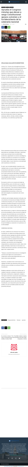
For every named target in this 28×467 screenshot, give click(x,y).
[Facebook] (2, 27)
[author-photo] (14, 350)
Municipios (7, 5)
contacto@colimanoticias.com (16, 455)
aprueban (24, 320)
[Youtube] (19, 458)
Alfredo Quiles (6, 24)
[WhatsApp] (9, 27)
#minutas (18, 320)
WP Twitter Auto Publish (8, 466)
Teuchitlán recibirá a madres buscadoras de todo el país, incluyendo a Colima (20, 337)
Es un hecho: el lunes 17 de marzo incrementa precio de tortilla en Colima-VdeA (7, 337)
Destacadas (11, 7)
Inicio (2, 5)
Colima (11, 5)
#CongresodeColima (11, 320)
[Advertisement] (14, 52)
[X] (5, 27)
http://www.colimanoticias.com (14, 354)
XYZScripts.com (21, 466)
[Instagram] (12, 458)
